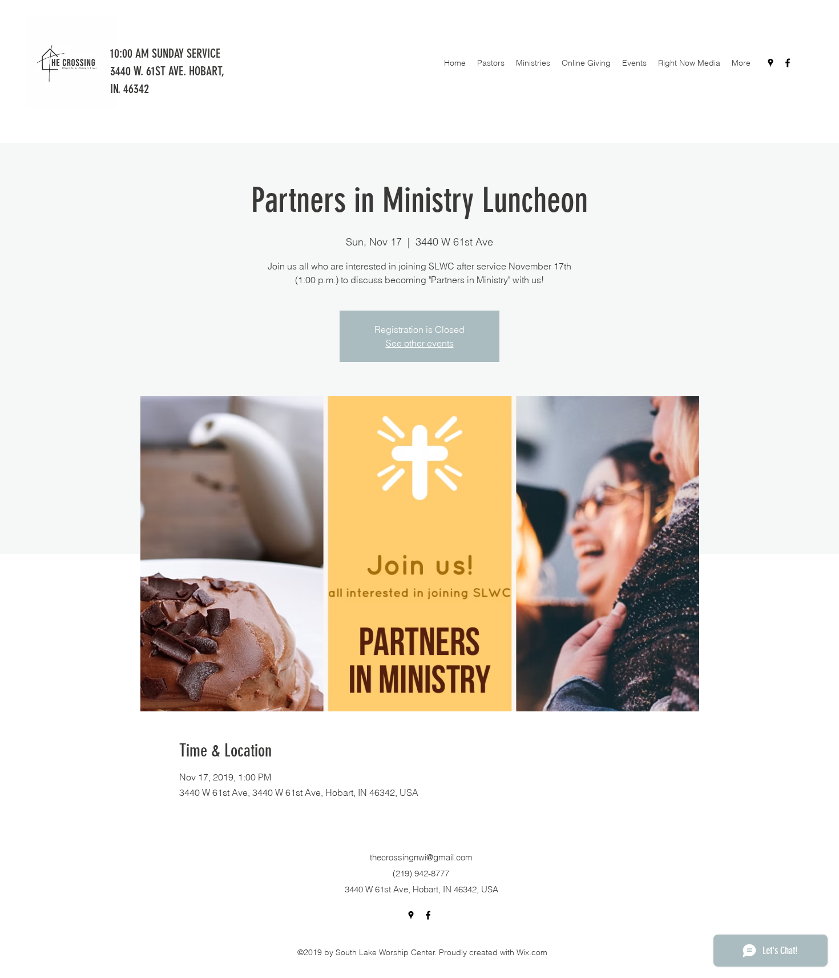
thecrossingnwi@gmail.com (421, 857)
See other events (420, 343)
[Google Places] (770, 63)
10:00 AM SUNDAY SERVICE (166, 53)
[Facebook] (787, 63)
